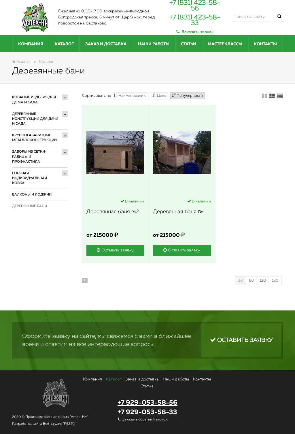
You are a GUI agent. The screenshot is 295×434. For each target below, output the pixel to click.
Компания (30, 44)
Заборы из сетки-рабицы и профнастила (29, 156)
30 (240, 281)
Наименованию (132, 96)
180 (275, 281)
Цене (161, 96)
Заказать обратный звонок (144, 419)
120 (263, 281)
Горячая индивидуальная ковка (29, 178)
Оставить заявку (117, 250)
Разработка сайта (27, 424)
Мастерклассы (225, 44)
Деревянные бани (29, 206)
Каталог (64, 44)
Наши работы (153, 44)
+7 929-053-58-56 (147, 402)
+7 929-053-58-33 (147, 412)
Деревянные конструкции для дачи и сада (35, 119)
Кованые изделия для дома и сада (34, 100)
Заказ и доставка (105, 44)
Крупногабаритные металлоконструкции (34, 138)
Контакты (265, 44)
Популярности (189, 96)
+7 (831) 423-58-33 (194, 20)
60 (251, 281)
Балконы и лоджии (32, 194)
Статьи (188, 44)
